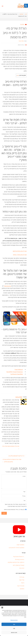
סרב (14, 628)
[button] (2, 607)
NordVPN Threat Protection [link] (14, 372)
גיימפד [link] (22, 583)
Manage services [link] (14, 620)
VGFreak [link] (21, 577)
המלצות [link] (21, 14)
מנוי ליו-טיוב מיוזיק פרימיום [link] (20, 251)
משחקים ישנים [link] (20, 545)
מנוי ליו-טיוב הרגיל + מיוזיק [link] (20, 254)
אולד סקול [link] (21, 580)
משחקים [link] (22, 589)
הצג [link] (18, 75)
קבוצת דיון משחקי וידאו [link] (18, 565)
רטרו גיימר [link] (21, 568)
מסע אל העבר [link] (20, 586)
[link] (26, 6)
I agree (14, 319)
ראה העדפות (14, 632)
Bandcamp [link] (7, 286)
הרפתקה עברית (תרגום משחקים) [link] (16, 562)
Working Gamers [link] (19, 559)
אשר (14, 624)
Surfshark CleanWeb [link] (17, 374)
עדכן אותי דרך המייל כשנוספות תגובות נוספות (14, 509)
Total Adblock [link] (18, 369)
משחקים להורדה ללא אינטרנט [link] (16, 547)
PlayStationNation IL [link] (18, 556)
